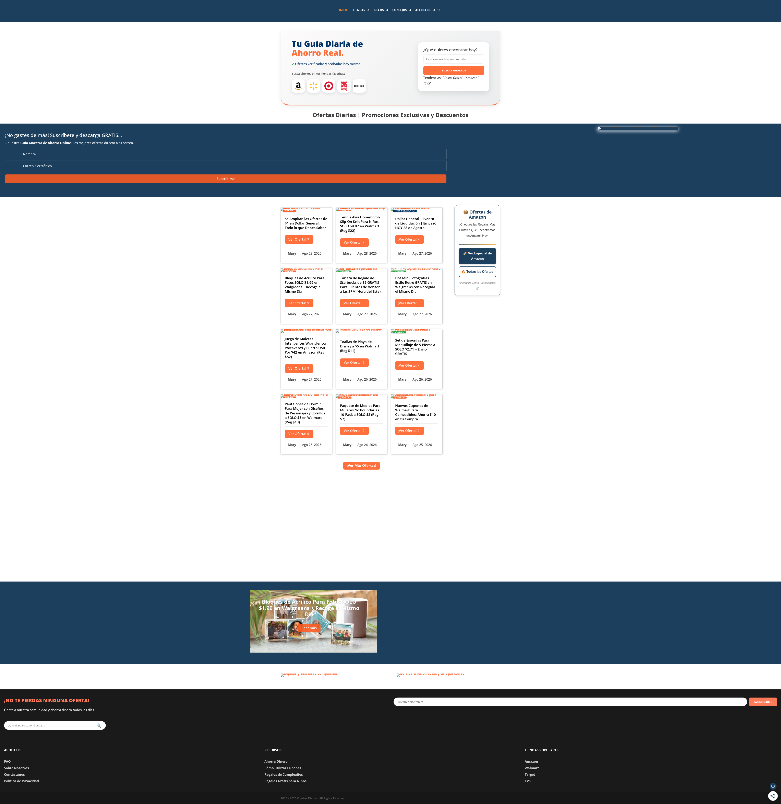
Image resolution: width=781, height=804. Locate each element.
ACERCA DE (423, 10)
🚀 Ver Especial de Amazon (477, 256)
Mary (292, 253)
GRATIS (379, 10)
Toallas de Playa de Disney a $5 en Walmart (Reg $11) (359, 346)
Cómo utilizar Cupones (282, 768)
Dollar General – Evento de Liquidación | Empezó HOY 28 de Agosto (415, 223)
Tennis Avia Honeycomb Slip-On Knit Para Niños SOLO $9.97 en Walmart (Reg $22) (360, 224)
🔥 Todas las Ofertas (477, 271)
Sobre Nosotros (16, 768)
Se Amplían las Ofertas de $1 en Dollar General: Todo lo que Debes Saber (306, 223)
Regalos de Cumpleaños (283, 774)
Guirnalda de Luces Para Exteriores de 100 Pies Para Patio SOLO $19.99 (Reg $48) (472, 620)
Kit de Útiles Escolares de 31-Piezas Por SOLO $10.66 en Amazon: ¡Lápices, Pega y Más (469, 646)
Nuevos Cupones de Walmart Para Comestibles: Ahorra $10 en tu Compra (415, 412)
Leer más (309, 627)
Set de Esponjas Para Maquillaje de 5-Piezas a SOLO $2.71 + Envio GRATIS (415, 347)
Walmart (532, 768)
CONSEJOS (399, 10)
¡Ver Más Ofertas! (361, 465)
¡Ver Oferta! (296, 239)
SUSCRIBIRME (763, 702)
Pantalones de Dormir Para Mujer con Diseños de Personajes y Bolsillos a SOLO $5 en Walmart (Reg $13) (305, 413)
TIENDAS (359, 10)
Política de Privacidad (21, 781)
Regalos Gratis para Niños (285, 781)
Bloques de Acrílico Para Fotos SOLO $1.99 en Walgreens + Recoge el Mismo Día (304, 285)
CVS (528, 781)
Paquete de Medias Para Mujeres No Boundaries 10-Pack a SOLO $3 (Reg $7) (360, 412)
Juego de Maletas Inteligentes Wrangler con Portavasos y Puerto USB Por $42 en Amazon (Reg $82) (306, 347)
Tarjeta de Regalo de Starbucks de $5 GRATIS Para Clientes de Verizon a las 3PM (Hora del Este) (360, 285)
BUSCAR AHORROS (454, 70)
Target (530, 774)
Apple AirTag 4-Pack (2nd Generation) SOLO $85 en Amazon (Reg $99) (465, 593)
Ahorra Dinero (276, 761)
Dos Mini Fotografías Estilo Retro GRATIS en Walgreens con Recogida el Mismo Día (415, 285)
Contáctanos (14, 774)
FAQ (7, 761)
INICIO (343, 10)
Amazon (531, 761)
